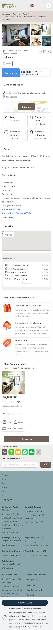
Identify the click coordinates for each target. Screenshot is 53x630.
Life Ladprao (42, 17)
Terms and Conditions (36, 574)
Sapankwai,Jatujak (34, 537)
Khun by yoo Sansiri (10, 514)
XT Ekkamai (6, 528)
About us (31, 584)
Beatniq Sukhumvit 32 (11, 532)
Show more (26, 283)
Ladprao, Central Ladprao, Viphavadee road (18, 17)
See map (27, 107)
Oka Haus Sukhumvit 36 (12, 517)
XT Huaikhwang (8, 568)
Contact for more (9, 446)
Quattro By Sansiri (9, 521)
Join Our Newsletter (11, 458)
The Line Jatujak (32, 542)
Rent (4, 483)
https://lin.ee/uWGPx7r (20, 213)
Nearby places (9, 258)
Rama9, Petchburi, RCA (35, 551)
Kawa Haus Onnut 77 (34, 522)
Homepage (6, 14)
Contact (30, 595)
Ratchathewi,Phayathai (13, 551)
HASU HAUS (30, 518)
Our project (7, 499)
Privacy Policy (33, 579)
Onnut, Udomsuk (33, 507)
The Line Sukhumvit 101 (35, 515)
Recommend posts (20, 14)
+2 (38, 452)
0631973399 (14, 209)
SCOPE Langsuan (9, 545)
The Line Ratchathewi (11, 555)
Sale (4, 479)
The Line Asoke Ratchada (36, 555)
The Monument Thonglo (12, 525)
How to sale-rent (34, 590)
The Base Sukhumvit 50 (35, 511)
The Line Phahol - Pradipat (36, 545)
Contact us (26, 439)
